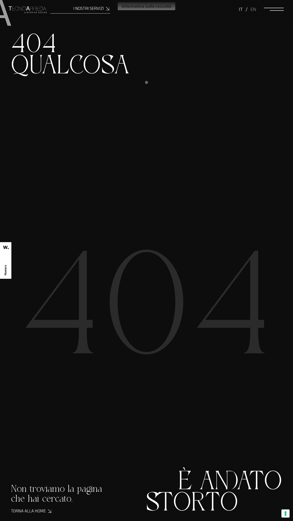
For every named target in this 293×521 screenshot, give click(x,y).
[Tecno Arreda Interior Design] (23, 13)
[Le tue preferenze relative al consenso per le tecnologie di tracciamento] (285, 513)
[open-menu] (273, 9)
